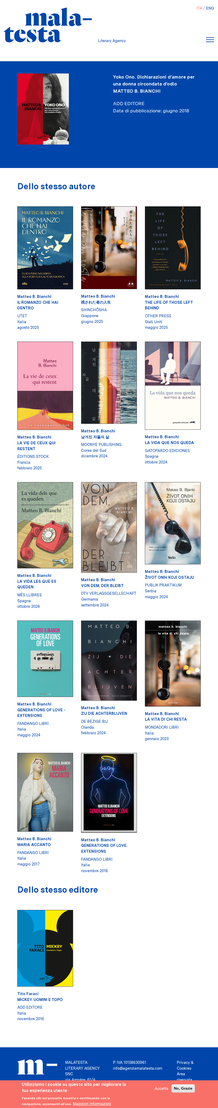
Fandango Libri (33, 723)
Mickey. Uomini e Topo (40, 999)
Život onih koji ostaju (169, 577)
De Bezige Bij (94, 721)
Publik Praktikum (163, 585)
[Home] (48, 25)
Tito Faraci (28, 993)
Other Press (158, 316)
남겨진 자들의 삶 (95, 436)
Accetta (161, 1088)
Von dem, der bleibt (102, 585)
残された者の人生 (96, 302)
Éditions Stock (33, 456)
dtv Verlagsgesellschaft (108, 593)
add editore (30, 1007)
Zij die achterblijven (104, 713)
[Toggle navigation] (210, 40)
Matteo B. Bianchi (137, 91)
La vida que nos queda (169, 442)
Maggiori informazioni (92, 1103)
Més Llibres (29, 595)
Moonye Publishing (101, 444)
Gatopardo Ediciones (167, 450)
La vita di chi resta (166, 719)
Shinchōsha (94, 309)
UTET (22, 316)
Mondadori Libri (162, 727)
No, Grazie (183, 1088)
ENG (210, 8)
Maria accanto (34, 844)
